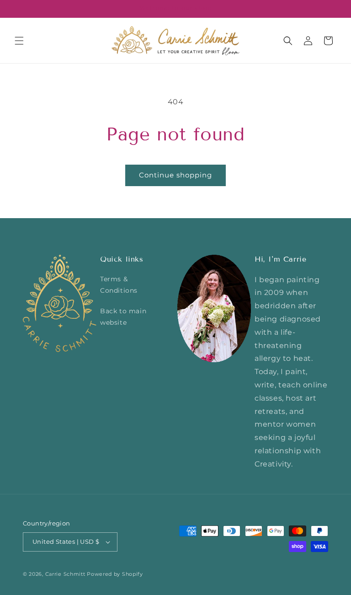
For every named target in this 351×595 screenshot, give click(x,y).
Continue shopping (175, 175)
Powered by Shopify (115, 574)
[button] (19, 41)
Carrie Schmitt (65, 574)
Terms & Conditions (119, 285)
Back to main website (123, 317)
